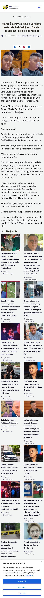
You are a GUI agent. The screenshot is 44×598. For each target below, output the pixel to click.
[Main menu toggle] (39, 7)
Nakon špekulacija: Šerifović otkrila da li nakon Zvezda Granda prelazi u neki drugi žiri (33, 348)
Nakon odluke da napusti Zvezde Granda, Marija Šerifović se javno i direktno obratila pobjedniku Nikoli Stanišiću (32, 428)
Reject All (22, 593)
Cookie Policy (29, 575)
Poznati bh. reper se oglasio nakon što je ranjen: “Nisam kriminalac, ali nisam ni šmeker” (10, 387)
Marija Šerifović (28, 36)
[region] (22, 579)
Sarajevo (38, 36)
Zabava (26, 17)
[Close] (41, 561)
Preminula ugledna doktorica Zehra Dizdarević (32, 545)
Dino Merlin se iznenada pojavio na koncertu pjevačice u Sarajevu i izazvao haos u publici (10, 348)
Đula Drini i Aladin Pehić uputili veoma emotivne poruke (9, 423)
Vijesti (17, 17)
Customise (22, 587)
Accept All (22, 581)
